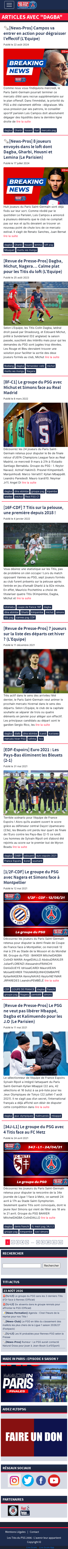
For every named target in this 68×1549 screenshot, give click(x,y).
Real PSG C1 (32, 496)
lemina (38, 244)
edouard (29, 855)
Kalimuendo (42, 1115)
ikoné (27, 860)
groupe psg (37, 491)
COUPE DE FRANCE (23, 989)
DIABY (18, 855)
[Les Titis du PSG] (27, 4)
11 (54, 1242)
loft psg (48, 244)
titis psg (8, 617)
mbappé (56, 1115)
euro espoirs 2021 (46, 855)
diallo (17, 733)
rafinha (32, 738)
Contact (34, 1532)
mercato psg (48, 130)
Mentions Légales (15, 1532)
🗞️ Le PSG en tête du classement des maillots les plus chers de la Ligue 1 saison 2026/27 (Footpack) (32, 1325)
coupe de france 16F (29, 606)
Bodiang (9, 365)
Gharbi (18, 130)
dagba (8, 130)
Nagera (31, 371)
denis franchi (21, 1226)
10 (48, 1242)
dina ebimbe (21, 491)
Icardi (43, 733)
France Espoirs (12, 860)
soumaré (37, 860)
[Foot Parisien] (24, 1510)
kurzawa (54, 733)
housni (28, 130)
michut (51, 365)
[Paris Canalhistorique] (13, 1510)
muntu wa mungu (27, 249)
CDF (6, 989)
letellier (8, 496)
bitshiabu (9, 606)
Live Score (31, 1547)
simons (60, 612)
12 (60, 1242)
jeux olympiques (23, 1115)
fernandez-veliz (35, 365)
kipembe (52, 491)
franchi (51, 989)
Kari (37, 130)
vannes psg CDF (25, 617)
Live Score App (46, 1547)
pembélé (36, 994)
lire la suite (23, 121)
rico (41, 738)
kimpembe (37, 612)
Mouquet (9, 249)
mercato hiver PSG (15, 738)
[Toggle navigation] (9, 5)
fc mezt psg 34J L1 (43, 1226)
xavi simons (41, 1231)
